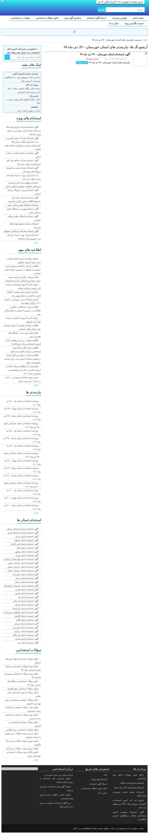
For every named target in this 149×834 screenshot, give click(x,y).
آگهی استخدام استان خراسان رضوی (23, 567)
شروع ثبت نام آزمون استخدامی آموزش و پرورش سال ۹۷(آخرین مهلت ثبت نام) (129, 804)
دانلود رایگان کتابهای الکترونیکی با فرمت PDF (23, 99)
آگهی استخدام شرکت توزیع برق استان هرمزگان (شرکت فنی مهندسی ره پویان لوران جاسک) (23, 130)
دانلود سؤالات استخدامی (47, 18)
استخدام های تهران (99, 779)
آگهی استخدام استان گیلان (27, 620)
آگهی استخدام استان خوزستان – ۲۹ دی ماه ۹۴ (105, 54)
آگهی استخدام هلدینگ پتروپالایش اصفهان (21, 231)
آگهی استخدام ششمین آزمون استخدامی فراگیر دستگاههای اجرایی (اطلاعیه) (129, 815)
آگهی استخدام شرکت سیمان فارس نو (22, 138)
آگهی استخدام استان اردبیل (26, 536)
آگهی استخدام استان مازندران (25, 627)
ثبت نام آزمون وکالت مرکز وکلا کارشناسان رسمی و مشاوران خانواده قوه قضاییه (23, 145)
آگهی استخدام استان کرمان (26, 605)
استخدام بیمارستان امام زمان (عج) (129, 787)
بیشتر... (35, 242)
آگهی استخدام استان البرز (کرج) (24, 544)
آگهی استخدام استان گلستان (26, 616)
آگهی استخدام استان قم (28, 597)
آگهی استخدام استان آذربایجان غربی (23, 533)
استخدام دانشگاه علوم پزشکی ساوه (22, 205)
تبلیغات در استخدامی (21, 18)
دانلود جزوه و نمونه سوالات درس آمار (22, 748)
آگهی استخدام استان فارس (26, 590)
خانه (146, 40)
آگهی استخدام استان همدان (26, 639)
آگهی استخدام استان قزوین (26, 593)
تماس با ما (114, 23)
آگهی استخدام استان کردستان (25, 601)
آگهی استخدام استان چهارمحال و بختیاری (21, 559)
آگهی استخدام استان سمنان (26, 582)
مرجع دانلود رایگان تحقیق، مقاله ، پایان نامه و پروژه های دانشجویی (24, 88)
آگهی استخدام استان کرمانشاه (25, 609)
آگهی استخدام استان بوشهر (26, 552)
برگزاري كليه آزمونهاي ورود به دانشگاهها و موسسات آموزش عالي (22, 77)
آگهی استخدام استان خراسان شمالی (22, 571)
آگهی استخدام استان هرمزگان (25, 635)
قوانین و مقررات (119, 18)
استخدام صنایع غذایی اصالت (132, 783)
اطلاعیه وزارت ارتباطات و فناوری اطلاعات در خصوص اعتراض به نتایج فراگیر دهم (22, 310)
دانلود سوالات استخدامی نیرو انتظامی (22, 730)
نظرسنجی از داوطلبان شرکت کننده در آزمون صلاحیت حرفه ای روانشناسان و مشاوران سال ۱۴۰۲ (23, 370)
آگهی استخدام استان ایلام (27, 548)
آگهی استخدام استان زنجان (26, 578)
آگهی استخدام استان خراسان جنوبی (23, 563)
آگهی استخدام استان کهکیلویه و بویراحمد (21, 612)
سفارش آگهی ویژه (73, 18)
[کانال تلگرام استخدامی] (74, 32)
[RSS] (8, 828)
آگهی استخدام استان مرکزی (26, 631)
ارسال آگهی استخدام (97, 18)
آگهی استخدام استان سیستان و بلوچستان (20, 586)
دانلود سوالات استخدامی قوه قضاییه (23, 689)
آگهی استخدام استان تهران (27, 555)
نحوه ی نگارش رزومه (134, 23)
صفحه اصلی (138, 18)
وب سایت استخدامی (91, 828)
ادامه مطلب (82, 62)
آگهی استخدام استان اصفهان (26, 540)
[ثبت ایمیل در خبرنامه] (7, 57)
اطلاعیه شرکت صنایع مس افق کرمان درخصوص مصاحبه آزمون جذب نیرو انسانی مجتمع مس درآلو (22, 359)
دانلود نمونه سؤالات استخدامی (94, 788)
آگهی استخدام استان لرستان (26, 624)
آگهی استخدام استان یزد (28, 643)
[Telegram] (15, 828)
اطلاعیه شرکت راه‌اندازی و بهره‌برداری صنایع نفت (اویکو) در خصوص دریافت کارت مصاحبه (22, 269)
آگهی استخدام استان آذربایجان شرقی (22, 529)
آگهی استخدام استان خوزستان (25, 574)
